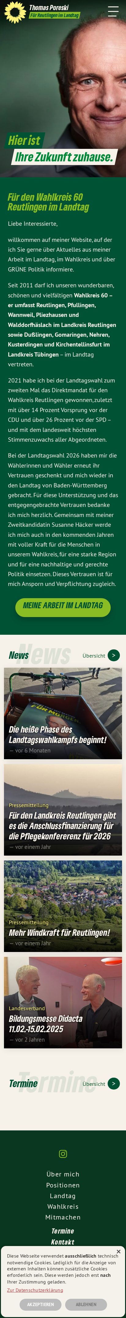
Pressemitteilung (29, 805)
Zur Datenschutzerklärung (35, 1290)
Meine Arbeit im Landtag (63, 605)
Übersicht (95, 655)
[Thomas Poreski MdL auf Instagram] (63, 1157)
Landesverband (27, 1008)
